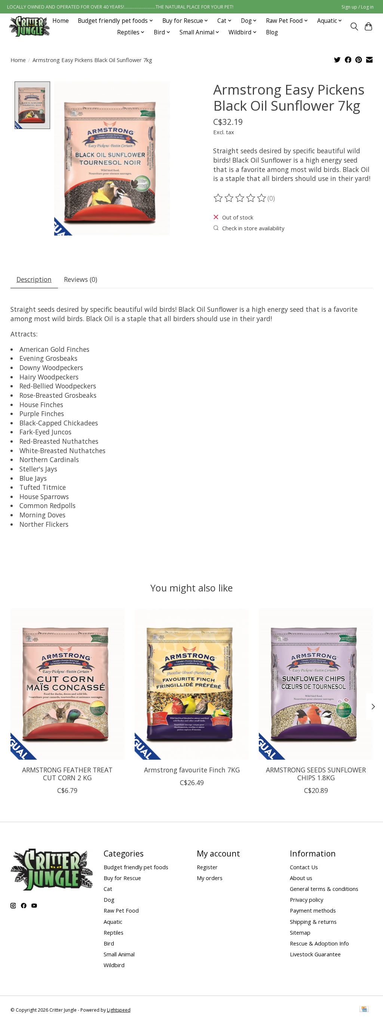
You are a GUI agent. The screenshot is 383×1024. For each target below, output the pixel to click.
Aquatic (113, 921)
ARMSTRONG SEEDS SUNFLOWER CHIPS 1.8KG (316, 773)
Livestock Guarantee (315, 954)
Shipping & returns (313, 921)
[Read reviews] (240, 198)
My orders (210, 878)
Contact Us (304, 867)
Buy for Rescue (122, 878)
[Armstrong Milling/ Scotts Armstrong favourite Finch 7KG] (192, 684)
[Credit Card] (364, 1010)
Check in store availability (253, 228)
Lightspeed (119, 1010)
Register (207, 867)
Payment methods (313, 910)
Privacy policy (306, 899)
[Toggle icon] (354, 26)
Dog (109, 899)
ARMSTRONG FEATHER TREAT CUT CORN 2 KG (67, 773)
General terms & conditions (324, 888)
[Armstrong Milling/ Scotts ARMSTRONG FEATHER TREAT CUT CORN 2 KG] (67, 684)
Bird (109, 943)
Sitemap (300, 932)
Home (60, 21)
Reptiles (113, 932)
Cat (108, 888)
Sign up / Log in (357, 7)
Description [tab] (34, 279)
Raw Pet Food (121, 910)
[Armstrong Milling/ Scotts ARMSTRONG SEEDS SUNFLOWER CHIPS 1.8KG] (316, 684)
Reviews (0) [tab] (80, 279)
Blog (272, 32)
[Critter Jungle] (29, 26)
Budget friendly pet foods (136, 867)
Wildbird (114, 965)
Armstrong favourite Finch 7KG (191, 769)
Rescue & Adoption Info (319, 943)
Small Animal (119, 954)
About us (301, 878)
